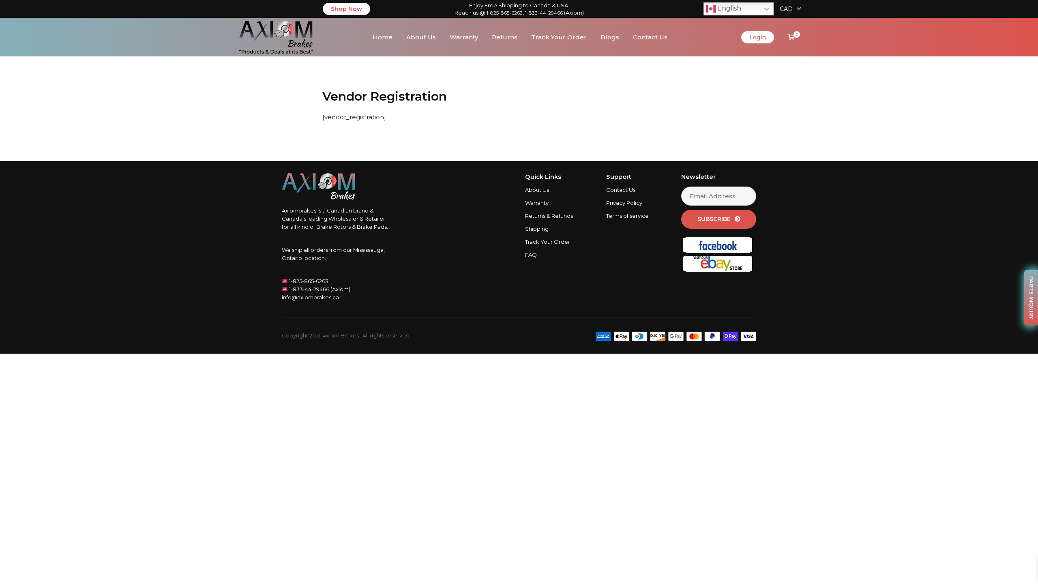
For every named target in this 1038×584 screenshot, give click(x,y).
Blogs (609, 37)
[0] (791, 37)
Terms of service (627, 216)
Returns (504, 37)
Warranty (464, 37)
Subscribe (714, 219)
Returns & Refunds (549, 216)
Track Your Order (559, 37)
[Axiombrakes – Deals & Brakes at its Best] (276, 36)
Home (382, 37)
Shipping (537, 228)
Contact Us (650, 37)
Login (757, 37)
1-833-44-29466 (544, 13)
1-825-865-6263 (505, 13)
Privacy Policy (624, 203)
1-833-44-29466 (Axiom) (319, 289)
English (728, 8)
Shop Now (346, 9)
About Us (421, 37)
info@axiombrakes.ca (310, 297)
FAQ (531, 254)
